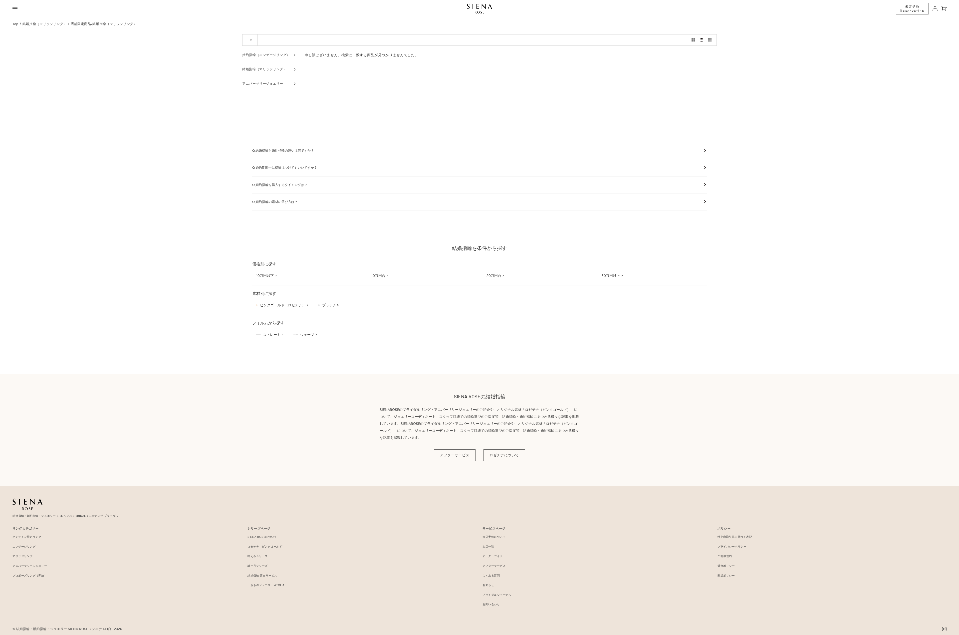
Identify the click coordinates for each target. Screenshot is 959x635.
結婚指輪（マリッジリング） (44, 24)
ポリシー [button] (724, 528)
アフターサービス (455, 455)
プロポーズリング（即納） (29, 575)
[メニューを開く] (15, 8)
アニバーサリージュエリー (29, 566)
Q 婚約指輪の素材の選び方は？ (275, 202)
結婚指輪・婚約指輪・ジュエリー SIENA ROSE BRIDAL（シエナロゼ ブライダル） (66, 516)
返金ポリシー (726, 566)
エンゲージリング (23, 546)
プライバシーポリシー (732, 546)
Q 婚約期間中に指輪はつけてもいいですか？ (284, 167)
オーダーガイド (492, 556)
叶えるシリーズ (257, 556)
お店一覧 (488, 546)
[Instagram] (944, 629)
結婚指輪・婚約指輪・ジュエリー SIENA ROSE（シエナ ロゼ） (64, 629)
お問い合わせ (491, 604)
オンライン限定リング (26, 537)
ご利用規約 (725, 556)
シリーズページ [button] (258, 528)
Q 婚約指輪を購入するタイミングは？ (279, 185)
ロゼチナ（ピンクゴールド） (266, 546)
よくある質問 (491, 575)
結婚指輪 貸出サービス (262, 575)
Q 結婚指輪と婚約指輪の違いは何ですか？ (283, 150)
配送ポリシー (726, 575)
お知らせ (488, 585)
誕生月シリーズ (257, 566)
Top (15, 24)
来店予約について (493, 537)
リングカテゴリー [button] (25, 528)
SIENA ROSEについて (262, 537)
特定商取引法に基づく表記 (735, 537)
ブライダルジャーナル (496, 595)
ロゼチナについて (504, 455)
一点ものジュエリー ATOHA (265, 585)
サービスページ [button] (493, 528)
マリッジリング (22, 556)
